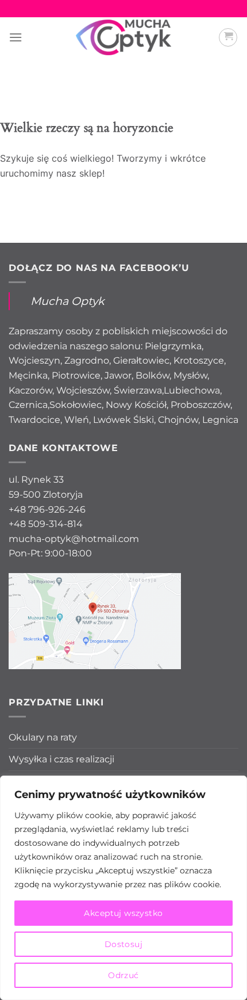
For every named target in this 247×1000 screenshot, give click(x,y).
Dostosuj (123, 944)
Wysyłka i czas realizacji (61, 759)
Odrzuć (123, 975)
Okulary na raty (43, 737)
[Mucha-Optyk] (124, 37)
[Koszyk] (228, 37)
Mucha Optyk (67, 301)
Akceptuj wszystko (123, 913)
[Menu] (15, 37)
